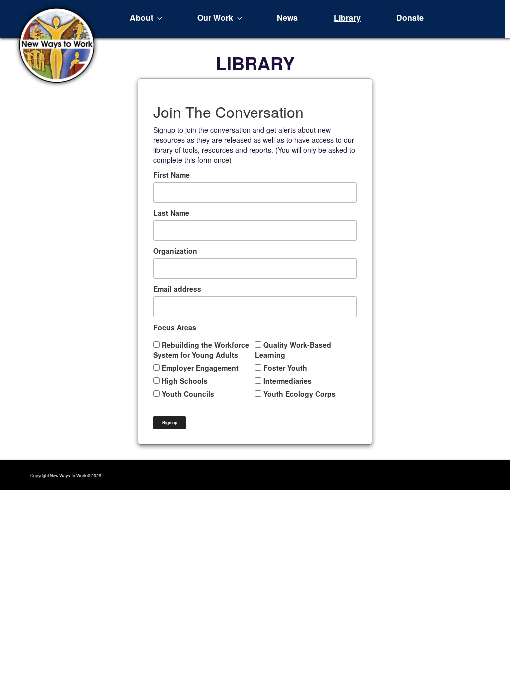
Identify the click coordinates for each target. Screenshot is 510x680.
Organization (175, 251)
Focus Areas (174, 327)
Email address (177, 289)
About (141, 17)
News (287, 17)
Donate (410, 17)
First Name (171, 175)
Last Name (171, 213)
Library (347, 17)
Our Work (215, 17)
